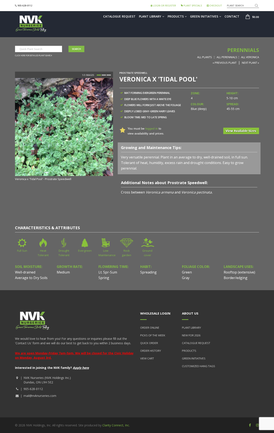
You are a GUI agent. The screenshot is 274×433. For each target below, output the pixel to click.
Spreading (148, 272)
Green (187, 272)
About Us (190, 313)
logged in (151, 128)
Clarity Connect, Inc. (116, 425)
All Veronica (250, 57)
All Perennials (227, 57)
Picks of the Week (152, 335)
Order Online (149, 328)
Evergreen (85, 251)
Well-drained (25, 272)
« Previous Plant (225, 63)
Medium (63, 272)
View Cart (147, 358)
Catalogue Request (119, 16)
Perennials (243, 49)
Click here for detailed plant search (33, 55)
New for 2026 (191, 335)
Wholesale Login (155, 313)
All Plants (204, 57)
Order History (150, 351)
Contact (232, 16)
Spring (103, 277)
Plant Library (150, 16)
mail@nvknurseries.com (40, 396)
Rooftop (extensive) (239, 272)
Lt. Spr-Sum (107, 272)
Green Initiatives (204, 16)
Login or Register (164, 5)
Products (176, 16)
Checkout (215, 5)
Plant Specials (192, 5)
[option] (64, 130)
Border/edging (235, 277)
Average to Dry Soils (31, 277)
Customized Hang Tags (198, 366)
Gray (185, 277)
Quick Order (149, 343)
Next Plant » (250, 63)
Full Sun (22, 251)
